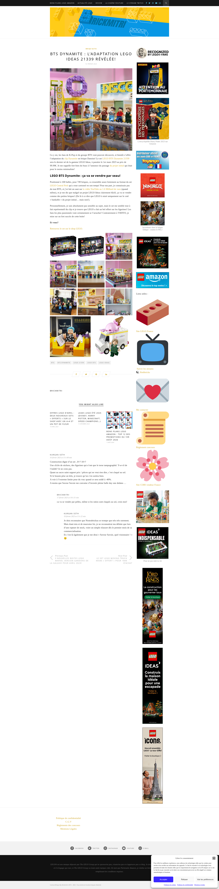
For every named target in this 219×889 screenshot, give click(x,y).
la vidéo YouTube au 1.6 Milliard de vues (102, 189)
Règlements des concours (68, 825)
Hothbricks (145, 372)
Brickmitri (56, 391)
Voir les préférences (205, 879)
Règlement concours (145, 447)
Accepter (163, 879)
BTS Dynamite (64, 363)
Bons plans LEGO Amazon (62, 3)
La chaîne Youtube (114, 3)
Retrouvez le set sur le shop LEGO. (66, 228)
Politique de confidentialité (185, 885)
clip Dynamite (70, 158)
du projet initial (117, 165)
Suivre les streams (145, 368)
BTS (52, 363)
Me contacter (142, 410)
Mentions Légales (199, 885)
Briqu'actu (91, 49)
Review (99, 3)
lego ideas (104, 363)
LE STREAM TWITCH (135, 3)
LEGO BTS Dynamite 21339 (115, 158)
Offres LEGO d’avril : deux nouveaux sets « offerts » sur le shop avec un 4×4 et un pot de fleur (62, 418)
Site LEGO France (144, 331)
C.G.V (68, 821)
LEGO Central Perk (59, 185)
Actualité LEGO (85, 3)
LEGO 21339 (79, 363)
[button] (214, 858)
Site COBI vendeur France (148, 485)
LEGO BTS (91, 363)
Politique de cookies (170, 885)
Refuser (184, 879)
